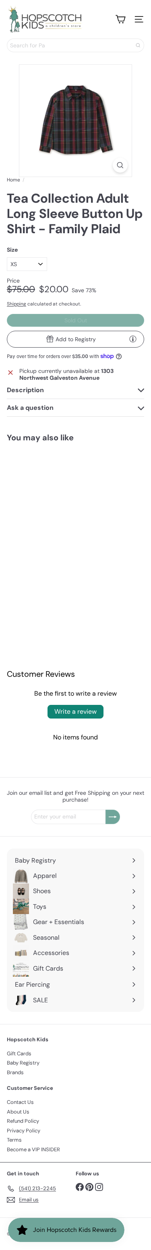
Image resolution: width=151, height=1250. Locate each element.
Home (13, 180)
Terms (14, 1139)
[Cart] (120, 19)
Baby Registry (23, 1062)
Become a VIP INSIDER (33, 1149)
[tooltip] (132, 338)
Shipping (16, 304)
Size (12, 249)
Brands (15, 1072)
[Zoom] (120, 165)
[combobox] (75, 45)
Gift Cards (19, 1053)
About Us (18, 1111)
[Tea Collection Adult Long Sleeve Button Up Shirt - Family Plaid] (37, 518)
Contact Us (20, 1102)
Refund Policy (23, 1121)
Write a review (75, 711)
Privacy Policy (23, 1130)
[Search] (138, 45)
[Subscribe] (112, 817)
